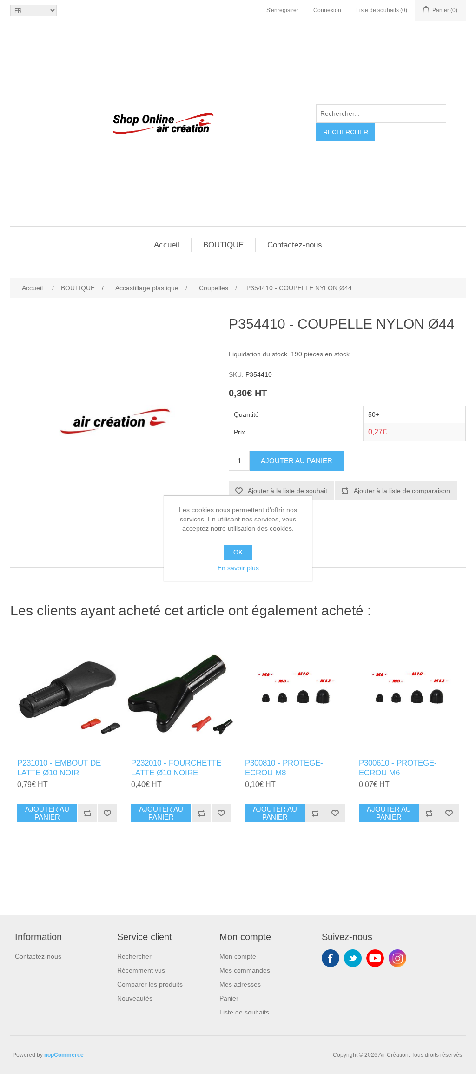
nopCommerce (64, 1055)
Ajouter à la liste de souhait (287, 490)
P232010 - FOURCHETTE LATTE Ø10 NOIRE (176, 768)
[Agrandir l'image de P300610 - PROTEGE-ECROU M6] (408, 694)
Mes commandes (244, 970)
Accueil (166, 244)
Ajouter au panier (296, 461)
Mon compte (237, 956)
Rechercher (345, 132)
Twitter (353, 958)
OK (238, 552)
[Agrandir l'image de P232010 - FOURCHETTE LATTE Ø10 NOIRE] (181, 694)
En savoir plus (238, 568)
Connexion (327, 10)
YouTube (375, 958)
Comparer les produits (150, 984)
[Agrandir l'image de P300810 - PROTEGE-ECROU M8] (295, 694)
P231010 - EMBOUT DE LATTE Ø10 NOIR (59, 768)
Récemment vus (141, 970)
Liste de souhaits (244, 1012)
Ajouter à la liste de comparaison (402, 490)
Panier (228, 998)
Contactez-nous (294, 244)
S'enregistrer (282, 10)
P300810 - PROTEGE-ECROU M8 (284, 768)
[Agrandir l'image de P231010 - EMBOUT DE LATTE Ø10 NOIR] (67, 694)
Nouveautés (134, 998)
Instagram (397, 958)
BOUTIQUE (223, 244)
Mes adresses (240, 984)
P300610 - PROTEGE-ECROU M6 (398, 768)
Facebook (330, 958)
